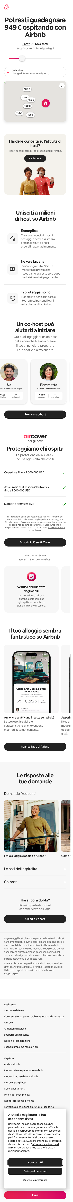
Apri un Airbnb (12, 1064)
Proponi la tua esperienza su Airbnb (23, 1070)
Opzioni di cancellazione (17, 1040)
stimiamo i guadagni (42, 48)
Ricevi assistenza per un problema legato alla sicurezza (34, 1016)
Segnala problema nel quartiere (21, 1046)
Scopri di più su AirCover (35, 542)
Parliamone (35, 158)
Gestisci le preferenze (35, 1180)
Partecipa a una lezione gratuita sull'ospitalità (29, 1106)
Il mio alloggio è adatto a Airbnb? (24, 856)
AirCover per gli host (15, 1082)
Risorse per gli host (14, 1088)
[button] (35, 869)
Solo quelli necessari (35, 1171)
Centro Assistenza (14, 1010)
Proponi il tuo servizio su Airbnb (21, 1076)
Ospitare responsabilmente (19, 1100)
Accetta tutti (35, 1162)
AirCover (9, 1022)
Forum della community (17, 1094)
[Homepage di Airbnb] (6, 7)
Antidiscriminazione (15, 1028)
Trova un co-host (35, 414)
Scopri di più (11, 973)
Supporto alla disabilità (16, 1034)
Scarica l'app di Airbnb (35, 746)
